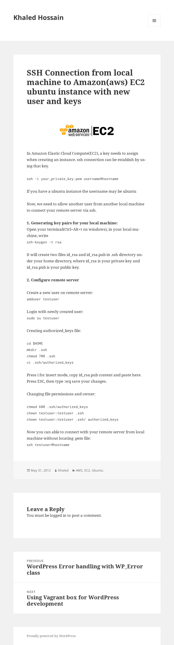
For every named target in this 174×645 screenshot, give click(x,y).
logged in (58, 515)
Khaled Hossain (38, 17)
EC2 (87, 470)
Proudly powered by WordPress (51, 636)
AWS (79, 470)
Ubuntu (97, 470)
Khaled (63, 470)
